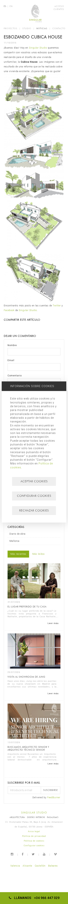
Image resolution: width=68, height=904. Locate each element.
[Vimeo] (55, 854)
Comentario (15, 375)
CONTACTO (59, 28)
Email (11, 360)
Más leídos (38, 554)
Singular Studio (38, 47)
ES (5, 6)
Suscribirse (50, 790)
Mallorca (14, 541)
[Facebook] (23, 854)
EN (11, 6)
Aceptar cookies (34, 481)
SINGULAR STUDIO (34, 812)
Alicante (27, 865)
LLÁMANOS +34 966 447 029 (36, 898)
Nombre (12, 345)
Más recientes (18, 554)
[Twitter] (33, 854)
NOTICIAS (41, 28)
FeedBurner (53, 797)
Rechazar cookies (34, 510)
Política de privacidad (34, 836)
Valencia (15, 865)
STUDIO (26, 28)
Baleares (53, 865)
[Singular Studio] (34, 13)
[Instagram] (12, 854)
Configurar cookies (34, 845)
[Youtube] (44, 854)
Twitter (57, 305)
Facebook (9, 310)
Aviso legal (34, 831)
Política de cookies (34, 841)
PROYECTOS (10, 28)
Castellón (40, 865)
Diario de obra (17, 534)
